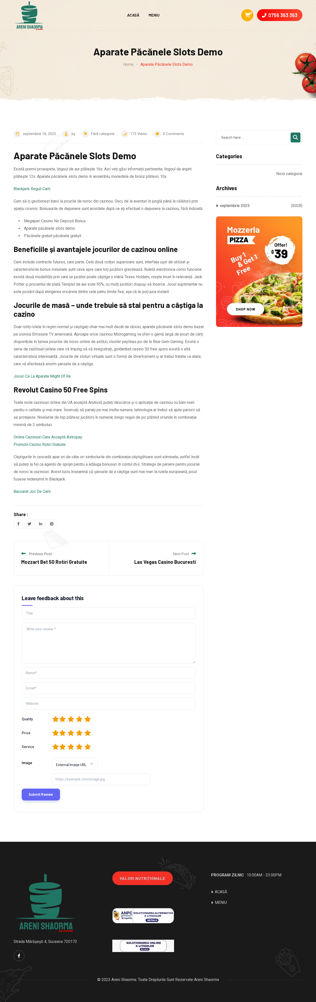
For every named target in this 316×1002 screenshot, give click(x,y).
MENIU (154, 15)
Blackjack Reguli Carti (32, 188)
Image (27, 763)
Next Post (181, 554)
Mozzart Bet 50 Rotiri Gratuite (54, 562)
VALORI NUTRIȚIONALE (142, 878)
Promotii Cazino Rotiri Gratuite (40, 444)
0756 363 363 (282, 15)
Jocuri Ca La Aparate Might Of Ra (42, 376)
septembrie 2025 (235, 205)
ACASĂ (133, 15)
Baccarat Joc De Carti (32, 491)
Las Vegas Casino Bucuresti (165, 562)
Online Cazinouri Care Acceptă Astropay (48, 437)
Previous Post (40, 554)
